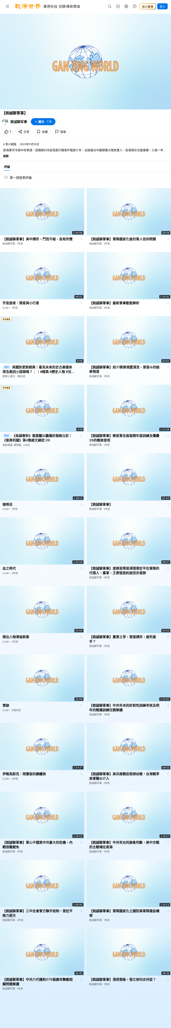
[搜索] (109, 6)
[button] (85, 150)
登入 (162, 6)
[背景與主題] (134, 6)
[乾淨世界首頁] (28, 6)
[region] (85, 61)
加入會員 (147, 6)
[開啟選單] (7, 6)
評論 (7, 166)
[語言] (126, 6)
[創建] (118, 6)
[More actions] (81, 239)
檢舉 (63, 132)
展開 (6, 156)
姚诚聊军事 (18, 122)
